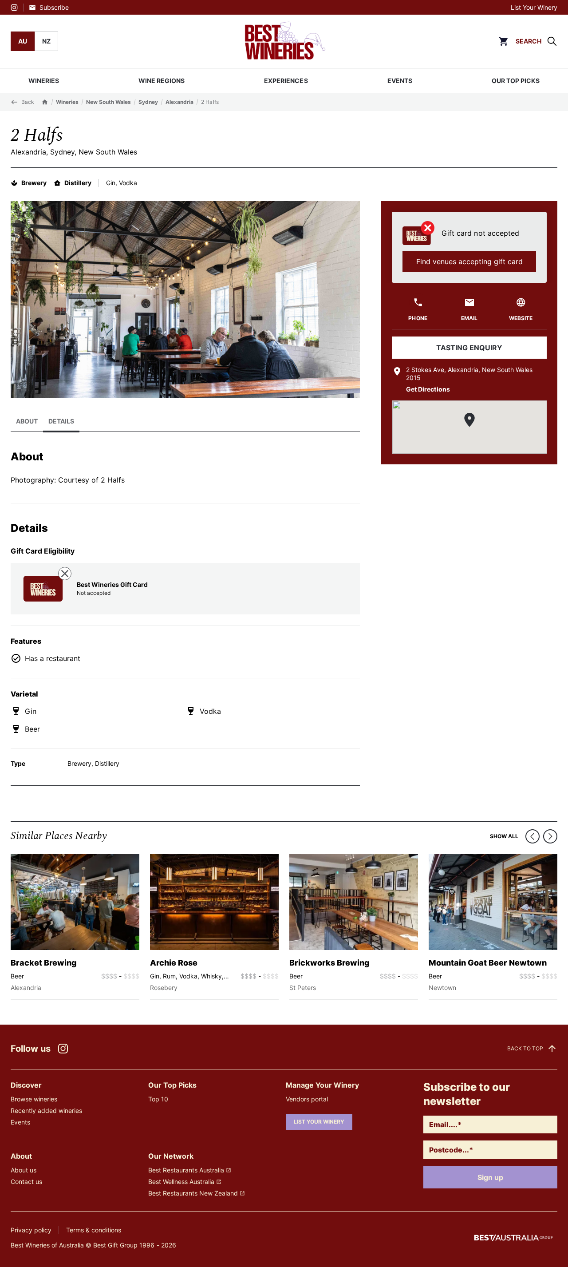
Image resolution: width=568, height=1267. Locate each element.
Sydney (148, 102)
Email (469, 318)
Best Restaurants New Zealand (193, 1193)
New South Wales (108, 102)
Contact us (26, 1181)
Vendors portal (307, 1099)
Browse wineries (34, 1099)
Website (520, 318)
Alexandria (179, 102)
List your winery (319, 1121)
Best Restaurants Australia (186, 1170)
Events (20, 1122)
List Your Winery (534, 7)
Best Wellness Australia (181, 1181)
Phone (417, 318)
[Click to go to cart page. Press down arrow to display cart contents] (503, 41)
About (27, 421)
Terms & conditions (93, 1230)
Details (61, 421)
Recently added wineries (46, 1110)
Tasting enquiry (469, 347)
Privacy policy (31, 1230)
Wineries (67, 102)
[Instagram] (14, 7)
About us (23, 1170)
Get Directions (428, 389)
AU (22, 41)
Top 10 (158, 1099)
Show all (504, 836)
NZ (46, 41)
